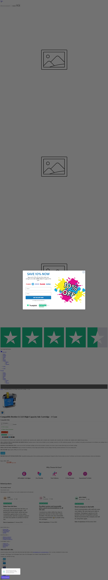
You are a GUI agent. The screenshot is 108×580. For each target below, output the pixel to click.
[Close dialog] (84, 272)
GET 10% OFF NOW (38, 297)
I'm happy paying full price (38, 300)
